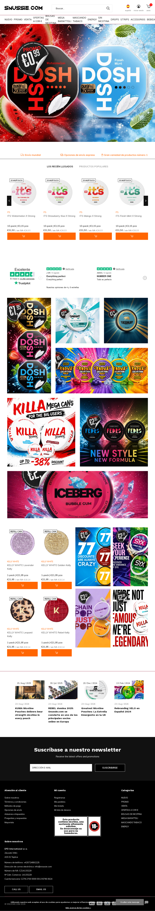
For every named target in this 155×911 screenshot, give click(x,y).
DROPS (115, 19)
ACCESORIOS (138, 19)
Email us (41, 889)
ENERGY (92, 19)
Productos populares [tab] (93, 166)
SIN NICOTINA (103, 19)
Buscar (108, 8)
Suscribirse (110, 767)
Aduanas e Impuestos (15, 814)
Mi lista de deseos (62, 810)
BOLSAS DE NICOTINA (50, 19)
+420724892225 (32, 862)
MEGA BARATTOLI (64, 19)
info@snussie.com (43, 866)
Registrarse (59, 797)
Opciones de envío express (32, 154)
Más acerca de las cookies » (78, 908)
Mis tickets (59, 806)
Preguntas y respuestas (16, 818)
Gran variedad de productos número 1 (79, 154)
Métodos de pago (13, 806)
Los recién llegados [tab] (60, 166)
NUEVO (8, 19)
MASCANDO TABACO (79, 19)
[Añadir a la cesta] (23, 236)
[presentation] (9, 200)
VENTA (28, 19)
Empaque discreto (126, 154)
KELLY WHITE (13, 561)
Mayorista (9, 822)
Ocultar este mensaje (129, 902)
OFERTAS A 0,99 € (38, 19)
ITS (44, 212)
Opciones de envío (13, 810)
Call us (16, 889)
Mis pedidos (59, 802)
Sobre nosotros (12, 797)
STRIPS (124, 19)
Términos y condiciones (15, 802)
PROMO (18, 19)
